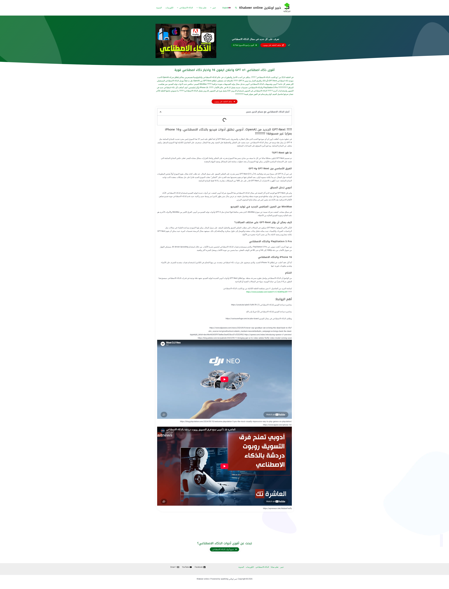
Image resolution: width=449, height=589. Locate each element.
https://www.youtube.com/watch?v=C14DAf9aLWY (267, 292)
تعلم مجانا (274, 567)
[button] (236, 7)
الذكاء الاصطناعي (262, 567)
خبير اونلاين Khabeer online (260, 8)
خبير (282, 567)
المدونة (241, 567)
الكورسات (250, 567)
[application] (211, 8)
